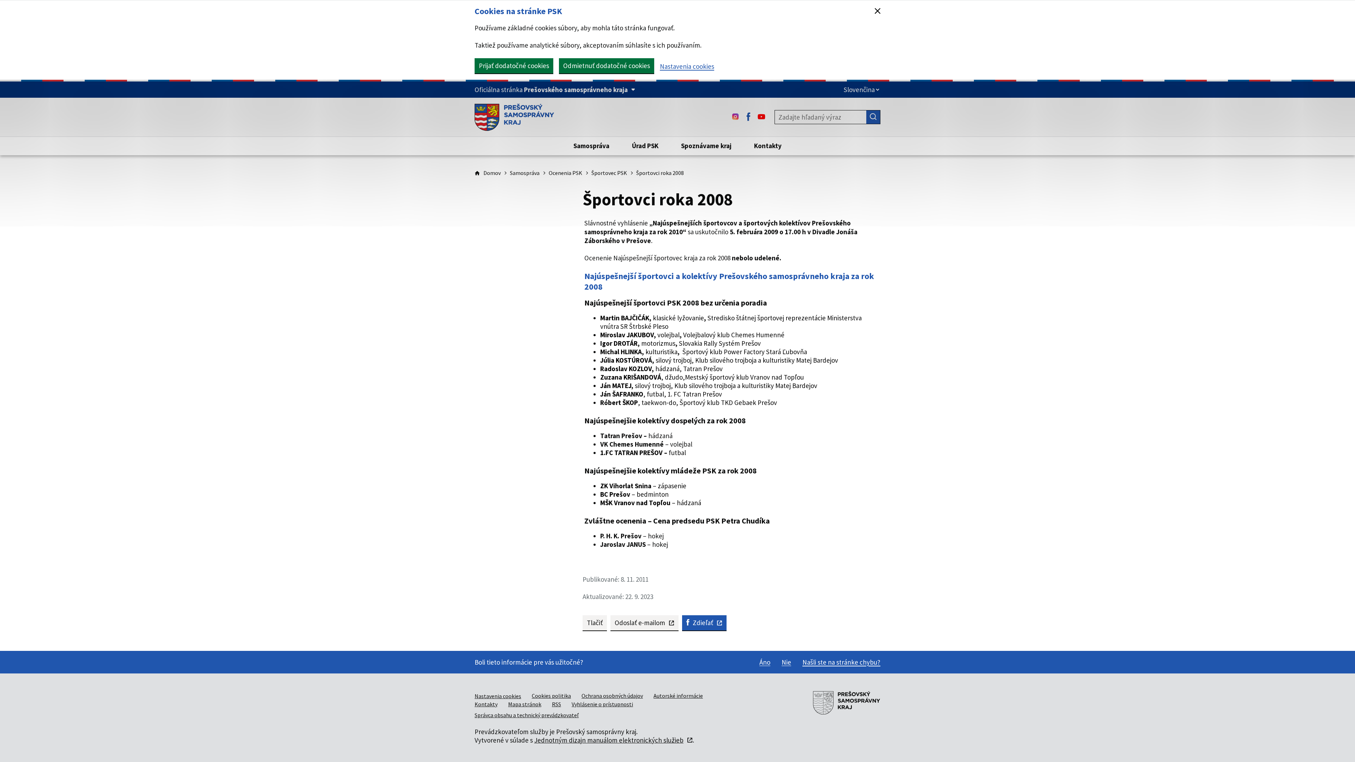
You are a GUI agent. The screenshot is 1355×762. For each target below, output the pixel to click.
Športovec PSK (609, 172)
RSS (556, 704)
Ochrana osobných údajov (612, 695)
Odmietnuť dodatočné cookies (606, 65)
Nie (786, 662)
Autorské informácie (678, 695)
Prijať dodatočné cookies (514, 65)
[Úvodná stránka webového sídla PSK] (514, 117)
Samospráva (525, 172)
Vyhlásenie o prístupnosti (602, 704)
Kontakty (486, 704)
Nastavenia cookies (687, 66)
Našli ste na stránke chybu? (841, 662)
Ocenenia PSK (565, 172)
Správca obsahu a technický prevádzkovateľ (527, 715)
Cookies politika (551, 695)
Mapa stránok (524, 704)
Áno (764, 662)
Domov (492, 172)
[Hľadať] (873, 117)
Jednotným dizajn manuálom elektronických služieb (608, 740)
